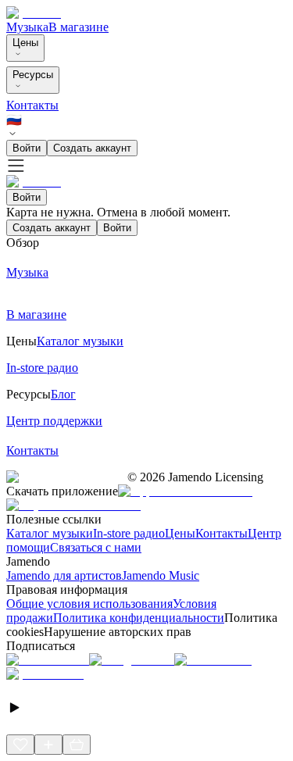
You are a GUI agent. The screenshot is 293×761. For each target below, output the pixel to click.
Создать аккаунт (92, 148)
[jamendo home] (33, 13)
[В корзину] (77, 744)
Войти (27, 148)
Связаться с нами (95, 547)
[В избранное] (20, 744)
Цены (25, 42)
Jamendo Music (160, 575)
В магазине (78, 27)
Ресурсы (33, 74)
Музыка (27, 27)
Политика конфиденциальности (138, 617)
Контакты (32, 105)
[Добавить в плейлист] (48, 744)
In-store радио (129, 533)
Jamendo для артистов (64, 575)
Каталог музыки (49, 533)
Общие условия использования (89, 603)
